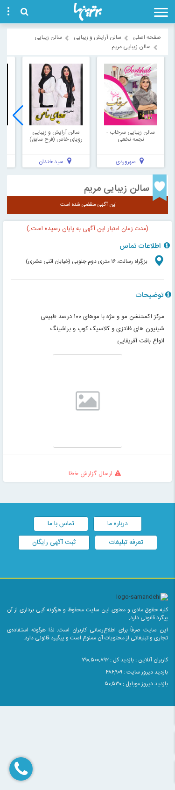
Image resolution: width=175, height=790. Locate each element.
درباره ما (117, 523)
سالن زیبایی (48, 37)
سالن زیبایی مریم (116, 188)
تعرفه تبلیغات (126, 542)
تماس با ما (61, 523)
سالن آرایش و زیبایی (97, 37)
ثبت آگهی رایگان (54, 542)
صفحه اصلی (147, 37)
